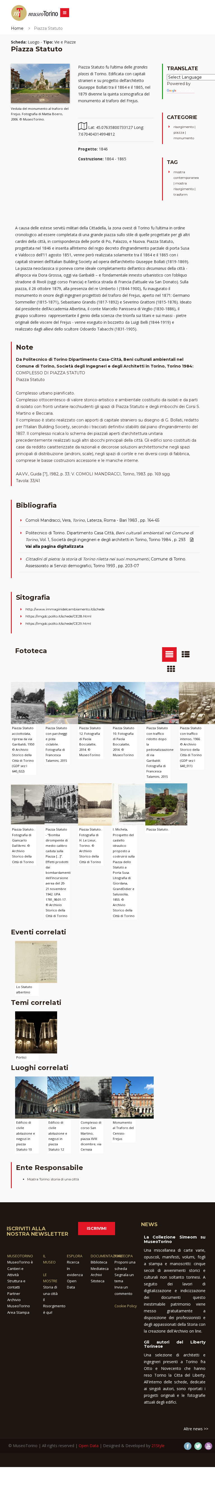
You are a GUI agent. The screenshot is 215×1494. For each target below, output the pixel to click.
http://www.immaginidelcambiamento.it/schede (64, 609)
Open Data (89, 1445)
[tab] (169, 654)
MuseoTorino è (20, 1262)
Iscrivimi (96, 1228)
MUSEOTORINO (20, 1255)
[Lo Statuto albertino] (36, 961)
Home (17, 28)
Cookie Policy (125, 1305)
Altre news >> (196, 1428)
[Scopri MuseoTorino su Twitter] (198, 1446)
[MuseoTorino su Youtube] (208, 1446)
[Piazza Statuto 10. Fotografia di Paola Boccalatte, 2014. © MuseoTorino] (133, 702)
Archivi (96, 1274)
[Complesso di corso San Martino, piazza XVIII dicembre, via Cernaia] (100, 1097)
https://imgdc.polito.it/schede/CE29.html (58, 623)
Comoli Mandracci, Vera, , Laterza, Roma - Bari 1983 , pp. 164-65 (92, 520)
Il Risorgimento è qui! (54, 1306)
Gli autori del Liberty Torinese (174, 1344)
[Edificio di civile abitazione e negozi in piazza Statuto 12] (68, 1097)
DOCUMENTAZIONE (107, 1255)
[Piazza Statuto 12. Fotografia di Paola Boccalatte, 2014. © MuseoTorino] (99, 702)
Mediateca (100, 1268)
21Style (158, 1445)
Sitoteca (97, 1280)
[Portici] (36, 1032)
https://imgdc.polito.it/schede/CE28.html (58, 616)
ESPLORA (74, 1255)
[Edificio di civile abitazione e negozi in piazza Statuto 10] (36, 1097)
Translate (186, 90)
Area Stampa (18, 1312)
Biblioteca (99, 1262)
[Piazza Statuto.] (166, 804)
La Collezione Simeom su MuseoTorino (174, 1239)
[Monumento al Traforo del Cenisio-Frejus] (133, 1097)
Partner (13, 1293)
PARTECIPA (123, 1255)
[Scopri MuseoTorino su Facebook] (187, 1446)
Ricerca (73, 1262)
